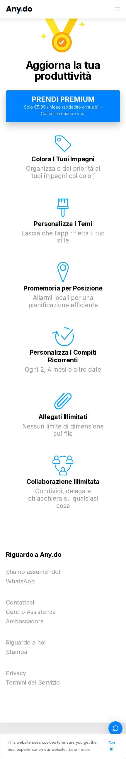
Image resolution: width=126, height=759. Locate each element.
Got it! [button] (111, 746)
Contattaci (20, 602)
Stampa (16, 651)
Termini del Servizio (33, 682)
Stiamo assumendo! (33, 571)
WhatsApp (20, 581)
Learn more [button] (80, 749)
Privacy (16, 673)
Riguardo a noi (25, 642)
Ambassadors (24, 621)
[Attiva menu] (117, 9)
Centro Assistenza (31, 611)
